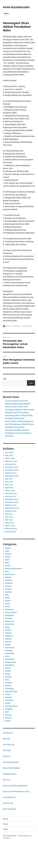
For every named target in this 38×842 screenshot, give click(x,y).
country (8, 586)
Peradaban (9, 665)
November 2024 (11, 502)
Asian (7, 560)
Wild (7, 712)
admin (8, 326)
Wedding (9, 709)
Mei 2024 (9, 520)
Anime (8, 557)
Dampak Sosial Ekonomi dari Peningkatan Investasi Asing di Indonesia (18, 433)
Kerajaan (9, 618)
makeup (8, 639)
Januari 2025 (10, 496)
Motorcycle (9, 647)
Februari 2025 (11, 493)
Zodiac (8, 721)
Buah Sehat (10, 574)
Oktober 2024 (11, 505)
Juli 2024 (8, 514)
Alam (7, 551)
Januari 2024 (10, 531)
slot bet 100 (8, 733)
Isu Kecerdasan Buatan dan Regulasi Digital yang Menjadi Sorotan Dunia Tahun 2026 (17, 404)
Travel (7, 703)
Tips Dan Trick (11, 691)
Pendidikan (10, 659)
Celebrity (9, 583)
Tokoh (8, 694)
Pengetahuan (10, 662)
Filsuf (7, 598)
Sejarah (8, 677)
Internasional (10, 612)
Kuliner (8, 630)
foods (7, 604)
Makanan (9, 636)
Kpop (7, 627)
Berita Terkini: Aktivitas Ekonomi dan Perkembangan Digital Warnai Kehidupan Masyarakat (19, 424)
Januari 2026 (10, 464)
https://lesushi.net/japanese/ (15, 785)
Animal (8, 554)
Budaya (8, 577)
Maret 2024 (10, 526)
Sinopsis (8, 683)
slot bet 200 (8, 803)
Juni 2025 (9, 482)
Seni (7, 680)
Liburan (8, 633)
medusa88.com (9, 797)
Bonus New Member (11, 768)
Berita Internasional (13, 568)
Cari (4, 379)
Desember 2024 (11, 499)
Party (7, 656)
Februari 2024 (11, 528)
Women (8, 718)
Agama (8, 548)
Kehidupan (9, 615)
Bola (7, 571)
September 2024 (12, 508)
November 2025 (11, 470)
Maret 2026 (10, 458)
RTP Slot (6, 739)
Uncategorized (27, 326)
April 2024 (9, 523)
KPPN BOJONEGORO (16, 7)
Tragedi (8, 697)
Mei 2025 (9, 485)
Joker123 (6, 756)
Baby (7, 563)
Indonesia (9, 609)
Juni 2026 (9, 452)
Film (7, 595)
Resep (7, 674)
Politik (8, 671)
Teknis (8, 686)
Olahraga (9, 650)
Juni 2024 (9, 517)
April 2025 (9, 488)
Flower (8, 601)
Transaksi (9, 700)
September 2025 (12, 476)
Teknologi (9, 688)
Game (7, 606)
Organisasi (9, 653)
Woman (8, 715)
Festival (8, 592)
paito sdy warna (9, 809)
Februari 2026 (11, 461)
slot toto (6, 780)
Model (7, 645)
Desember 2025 (11, 467)
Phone (7, 668)
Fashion (8, 589)
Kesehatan (9, 621)
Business (8, 580)
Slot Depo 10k (8, 745)
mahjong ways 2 (10, 774)
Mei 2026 (9, 455)
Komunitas (9, 624)
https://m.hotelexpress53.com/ (16, 791)
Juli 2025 (8, 479)
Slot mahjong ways (11, 762)
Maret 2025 (10, 490)
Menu (6, 13)
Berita (7, 566)
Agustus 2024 (10, 511)
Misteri (8, 642)
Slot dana (7, 750)
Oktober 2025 (11, 473)
